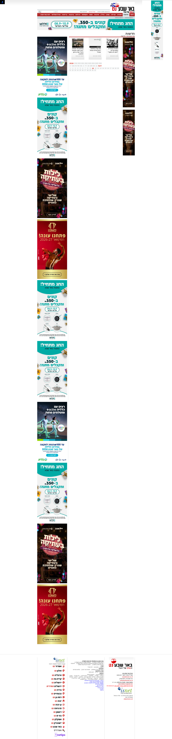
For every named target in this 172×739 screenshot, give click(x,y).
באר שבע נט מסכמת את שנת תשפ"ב (93, 661)
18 (113, 68)
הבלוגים (101, 668)
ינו (70, 66)
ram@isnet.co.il (127, 677)
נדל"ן (102, 14)
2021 (82, 63)
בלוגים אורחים (76, 669)
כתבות (102, 667)
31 (95, 70)
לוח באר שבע (45, 14)
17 (110, 68)
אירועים (102, 678)
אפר (78, 66)
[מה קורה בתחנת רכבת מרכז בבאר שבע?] (97, 39)
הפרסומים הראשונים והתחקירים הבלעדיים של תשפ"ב (90, 663)
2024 (93, 63)
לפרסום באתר (83, 11)
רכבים (71, 677)
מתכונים (96, 667)
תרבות (96, 14)
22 (72, 70)
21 (70, 70)
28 (87, 70)
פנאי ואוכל (89, 678)
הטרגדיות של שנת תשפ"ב (84, 664)
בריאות (64, 14)
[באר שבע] (122, 12)
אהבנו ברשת (100, 677)
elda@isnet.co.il (128, 699)
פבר (73, 66)
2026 (100, 63)
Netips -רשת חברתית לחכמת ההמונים (94, 683)
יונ (83, 66)
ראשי (132, 14)
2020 (79, 63)
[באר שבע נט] (121, 669)
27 (85, 70)
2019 (75, 63)
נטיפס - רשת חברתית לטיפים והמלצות (94, 680)
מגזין (107, 14)
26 (82, 70)
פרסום (102, 690)
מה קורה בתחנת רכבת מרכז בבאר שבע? (95, 50)
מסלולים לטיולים (99, 684)
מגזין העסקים (100, 671)
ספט (91, 66)
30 (92, 70)
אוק (94, 66)
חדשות (126, 14)
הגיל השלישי (56, 14)
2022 (86, 63)
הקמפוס (85, 14)
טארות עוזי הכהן (86, 669)
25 (80, 70)
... (117, 54)
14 (103, 68)
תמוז (91, 14)
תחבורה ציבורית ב (92, 679)
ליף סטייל (90, 667)
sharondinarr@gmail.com (125, 684)
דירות (76, 677)
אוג (88, 66)
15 (105, 68)
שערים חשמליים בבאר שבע (96, 681)
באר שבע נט (131, 36)
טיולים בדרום (100, 685)
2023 (89, 63)
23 (75, 70)
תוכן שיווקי (91, 672)
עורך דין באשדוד (99, 686)
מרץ (76, 66)
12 (98, 68)
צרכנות (71, 14)
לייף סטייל (76, 675)
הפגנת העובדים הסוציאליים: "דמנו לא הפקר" (113, 50)
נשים (71, 675)
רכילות (78, 14)
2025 (96, 63)
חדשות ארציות (129, 17)
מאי (81, 66)
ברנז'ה (83, 678)
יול (86, 66)
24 (77, 70)
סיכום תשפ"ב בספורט (98, 662)
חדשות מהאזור (119, 17)
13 (100, 68)
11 (95, 68)
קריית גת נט (101, 687)
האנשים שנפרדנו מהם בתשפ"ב (83, 662)
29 (90, 70)
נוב (96, 66)
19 (115, 68)
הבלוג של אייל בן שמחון (98, 669)
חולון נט (101, 689)
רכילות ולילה (84, 675)
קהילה (113, 14)
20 (118, 68)
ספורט (119, 14)
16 (108, 68)
